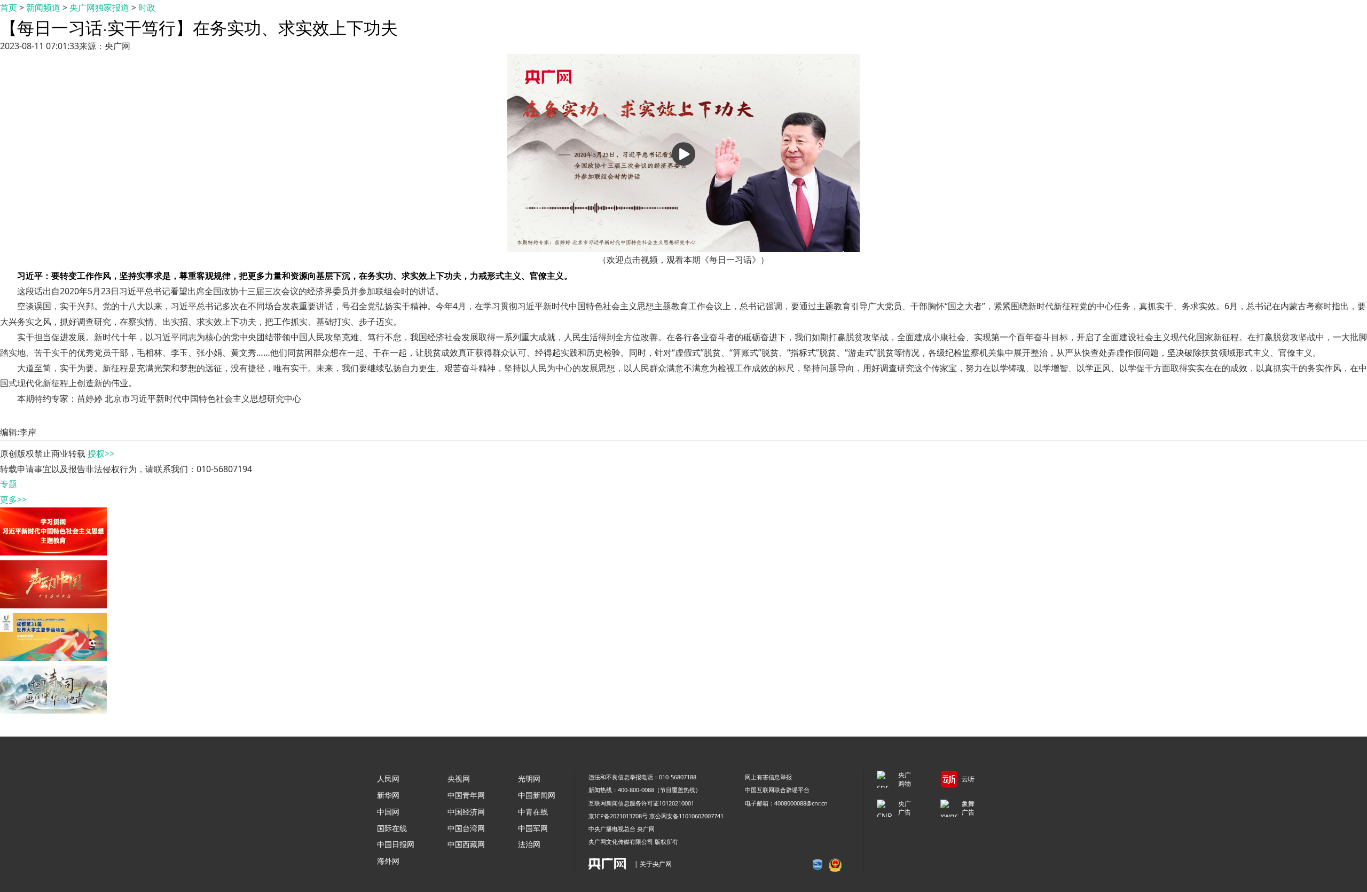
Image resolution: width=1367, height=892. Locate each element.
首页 (8, 7)
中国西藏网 (466, 844)
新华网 (388, 795)
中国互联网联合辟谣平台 (777, 790)
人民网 (388, 778)
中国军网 (533, 828)
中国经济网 (466, 812)
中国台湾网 (466, 828)
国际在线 (392, 828)
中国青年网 (466, 795)
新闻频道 (43, 7)
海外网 (388, 861)
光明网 (529, 778)
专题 (8, 484)
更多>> (13, 499)
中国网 (388, 812)
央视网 (458, 778)
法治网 (529, 844)
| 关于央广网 (653, 863)
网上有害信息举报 (768, 777)
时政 (146, 7)
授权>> (101, 453)
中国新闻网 (536, 795)
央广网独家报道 (99, 7)
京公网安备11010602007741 (686, 816)
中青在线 (533, 812)
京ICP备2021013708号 (618, 816)
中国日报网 (395, 844)
